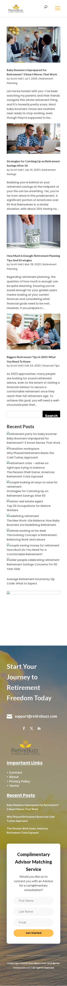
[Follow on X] (31, 728)
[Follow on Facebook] (24, 728)
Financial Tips (51, 365)
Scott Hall (16, 78)
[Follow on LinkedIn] (39, 728)
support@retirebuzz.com (36, 716)
